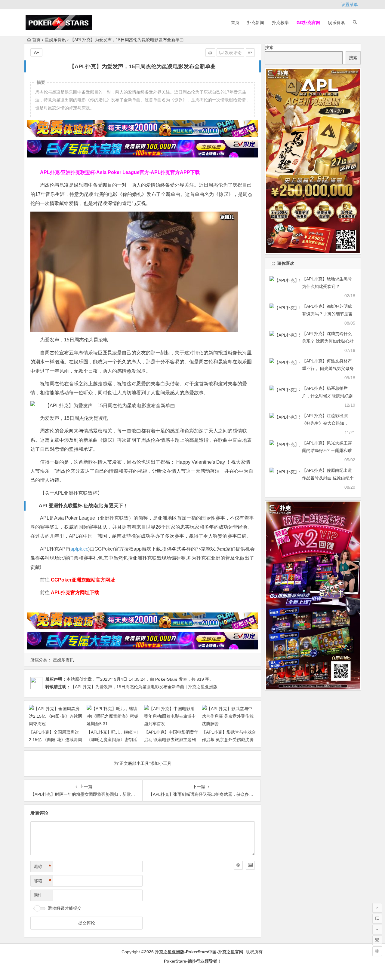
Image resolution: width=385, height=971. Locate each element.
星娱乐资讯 (55, 39)
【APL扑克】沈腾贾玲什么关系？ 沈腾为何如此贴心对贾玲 (328, 341)
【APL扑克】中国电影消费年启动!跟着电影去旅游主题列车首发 (171, 740)
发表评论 (232, 52)
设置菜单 (349, 4)
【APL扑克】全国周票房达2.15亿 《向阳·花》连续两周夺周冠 (55, 740)
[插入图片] (250, 865)
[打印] (210, 52)
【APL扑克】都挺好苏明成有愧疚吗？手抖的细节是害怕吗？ (327, 314)
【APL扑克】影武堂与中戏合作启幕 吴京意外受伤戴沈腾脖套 (229, 740)
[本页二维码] (377, 951)
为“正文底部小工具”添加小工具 (142, 763)
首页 (235, 22)
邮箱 (42, 881)
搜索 (269, 47)
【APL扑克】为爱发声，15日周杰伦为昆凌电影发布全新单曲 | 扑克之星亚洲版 (144, 686)
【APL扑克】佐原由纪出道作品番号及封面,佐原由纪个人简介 (328, 478)
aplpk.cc (79, 548)
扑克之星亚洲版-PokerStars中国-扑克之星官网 (199, 951)
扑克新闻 (255, 22)
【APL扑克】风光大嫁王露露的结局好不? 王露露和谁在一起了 (327, 450)
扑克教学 (280, 22)
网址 (38, 895)
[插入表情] (238, 865)
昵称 (42, 866)
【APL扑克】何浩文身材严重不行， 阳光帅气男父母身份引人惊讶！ (328, 368)
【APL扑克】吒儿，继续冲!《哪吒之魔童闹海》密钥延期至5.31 (112, 740)
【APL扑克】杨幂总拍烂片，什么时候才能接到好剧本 (327, 396)
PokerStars (166, 679)
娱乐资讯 (336, 22)
